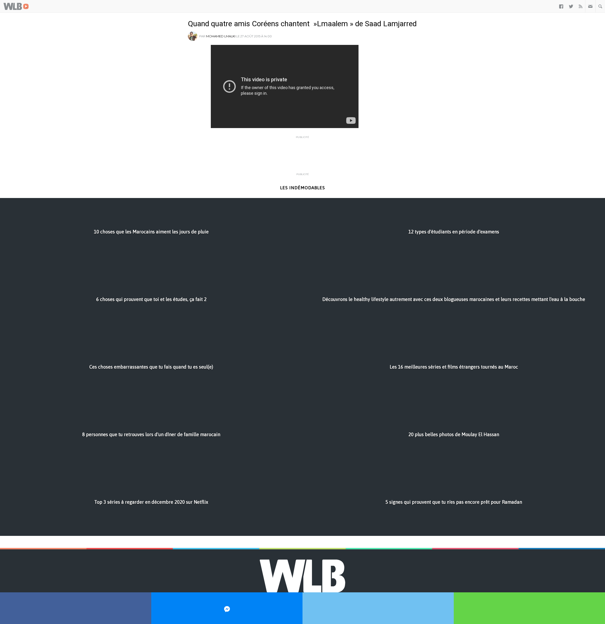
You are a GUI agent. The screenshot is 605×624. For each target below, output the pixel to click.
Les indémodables (302, 187)
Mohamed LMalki (220, 36)
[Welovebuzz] (16, 6)
